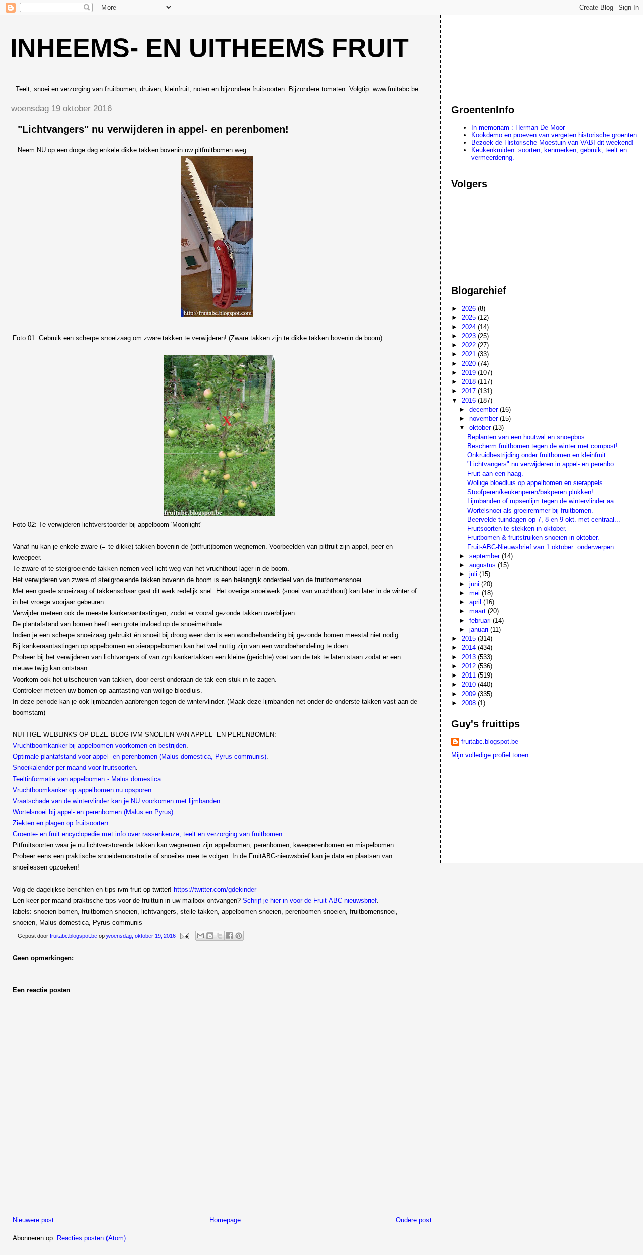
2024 (470, 327)
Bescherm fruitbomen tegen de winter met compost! (542, 446)
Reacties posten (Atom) (91, 1238)
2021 (470, 354)
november (484, 418)
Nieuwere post (33, 1220)
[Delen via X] (220, 936)
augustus (483, 565)
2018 (470, 381)
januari (479, 629)
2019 (470, 372)
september (485, 556)
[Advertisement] (496, 54)
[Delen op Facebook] (229, 936)
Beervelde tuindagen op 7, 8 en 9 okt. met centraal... (543, 519)
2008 (470, 703)
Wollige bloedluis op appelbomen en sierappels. (536, 483)
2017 (470, 391)
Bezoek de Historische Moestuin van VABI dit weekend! (552, 142)
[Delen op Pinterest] (239, 936)
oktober (481, 427)
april (476, 602)
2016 (470, 400)
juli (474, 574)
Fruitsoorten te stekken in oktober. (517, 528)
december (484, 409)
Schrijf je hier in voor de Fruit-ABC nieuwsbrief (310, 900)
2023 (470, 336)
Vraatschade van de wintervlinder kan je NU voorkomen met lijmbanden (116, 801)
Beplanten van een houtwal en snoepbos (526, 437)
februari (481, 620)
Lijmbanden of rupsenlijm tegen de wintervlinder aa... (543, 501)
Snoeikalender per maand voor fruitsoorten (74, 767)
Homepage (225, 1220)
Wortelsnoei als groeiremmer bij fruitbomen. (530, 510)
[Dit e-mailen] (200, 936)
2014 (470, 647)
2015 (470, 638)
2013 (470, 657)
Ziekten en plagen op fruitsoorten (60, 823)
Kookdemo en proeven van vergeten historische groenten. (555, 135)
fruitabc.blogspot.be (489, 741)
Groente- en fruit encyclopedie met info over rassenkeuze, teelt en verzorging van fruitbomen (147, 834)
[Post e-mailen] (184, 936)
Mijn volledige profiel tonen (489, 755)
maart (478, 611)
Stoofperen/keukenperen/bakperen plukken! (530, 492)
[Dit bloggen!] (210, 936)
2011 (470, 675)
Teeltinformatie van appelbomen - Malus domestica (87, 779)
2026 (470, 308)
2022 (470, 345)
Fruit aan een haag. (495, 473)
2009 (470, 694)
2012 (470, 666)
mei (475, 593)
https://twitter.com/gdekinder (215, 889)
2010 (470, 684)
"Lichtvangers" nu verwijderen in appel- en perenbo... (543, 464)
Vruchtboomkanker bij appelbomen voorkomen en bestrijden (99, 745)
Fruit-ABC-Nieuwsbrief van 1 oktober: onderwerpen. (541, 547)
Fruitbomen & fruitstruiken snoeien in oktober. (533, 537)
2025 (470, 317)
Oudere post (414, 1220)
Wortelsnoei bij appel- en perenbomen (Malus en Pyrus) (93, 812)
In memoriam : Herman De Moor (518, 127)
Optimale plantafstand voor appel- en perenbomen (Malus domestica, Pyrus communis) (139, 756)
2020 (470, 363)
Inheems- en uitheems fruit (209, 47)
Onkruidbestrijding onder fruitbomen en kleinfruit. (537, 455)
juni (475, 584)
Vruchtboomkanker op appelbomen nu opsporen (82, 790)
